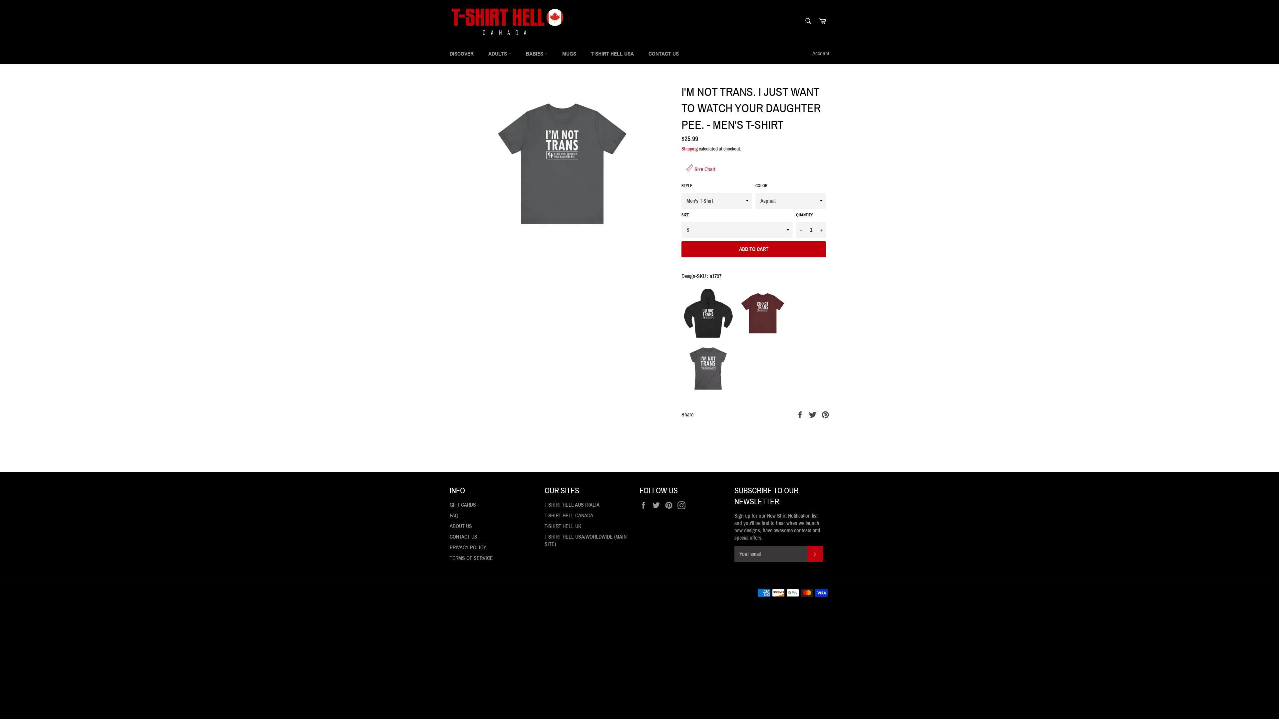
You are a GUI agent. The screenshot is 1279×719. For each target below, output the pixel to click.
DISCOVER (462, 54)
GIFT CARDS (463, 505)
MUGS (569, 54)
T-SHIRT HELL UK (563, 526)
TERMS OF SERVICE (471, 558)
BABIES (535, 54)
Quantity (804, 215)
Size (685, 215)
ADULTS (498, 54)
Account (820, 53)
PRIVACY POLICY (468, 547)
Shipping (689, 148)
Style (686, 185)
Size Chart (704, 169)
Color (761, 185)
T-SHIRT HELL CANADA (569, 515)
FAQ (454, 515)
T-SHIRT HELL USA (612, 54)
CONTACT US (663, 54)
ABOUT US (461, 526)
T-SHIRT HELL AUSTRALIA (572, 505)
